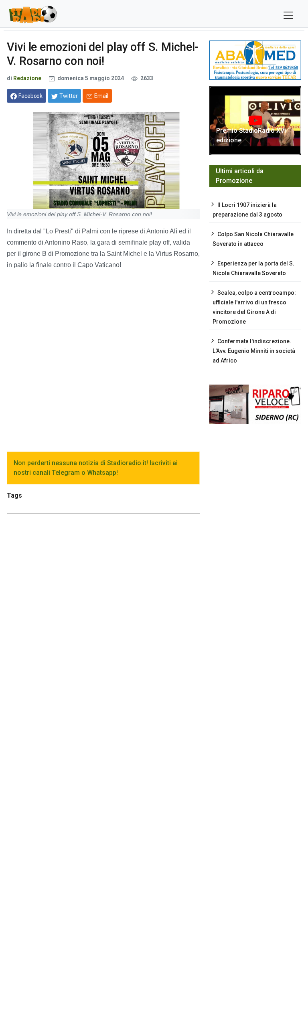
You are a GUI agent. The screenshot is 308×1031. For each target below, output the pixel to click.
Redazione (27, 78)
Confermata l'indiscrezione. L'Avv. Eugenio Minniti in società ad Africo (254, 351)
